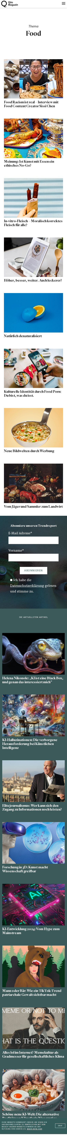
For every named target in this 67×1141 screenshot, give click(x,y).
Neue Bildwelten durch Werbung (29, 451)
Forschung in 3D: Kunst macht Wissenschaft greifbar (25, 869)
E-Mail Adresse (20, 533)
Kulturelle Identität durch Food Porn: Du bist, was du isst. (32, 393)
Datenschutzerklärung (27, 586)
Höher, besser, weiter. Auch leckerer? (33, 280)
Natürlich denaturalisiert (23, 336)
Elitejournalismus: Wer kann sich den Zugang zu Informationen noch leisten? (32, 807)
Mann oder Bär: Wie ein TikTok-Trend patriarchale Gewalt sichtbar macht (31, 993)
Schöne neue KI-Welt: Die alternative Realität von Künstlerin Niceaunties (30, 1116)
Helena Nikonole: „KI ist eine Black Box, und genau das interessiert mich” (32, 680)
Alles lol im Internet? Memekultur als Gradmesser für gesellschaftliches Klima (33, 1054)
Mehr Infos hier (34, 1129)
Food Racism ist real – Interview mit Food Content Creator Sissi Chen (31, 104)
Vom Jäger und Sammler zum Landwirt (33, 506)
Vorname (16, 550)
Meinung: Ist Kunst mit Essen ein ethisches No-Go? (29, 163)
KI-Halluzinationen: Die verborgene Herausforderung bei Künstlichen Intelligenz (30, 744)
